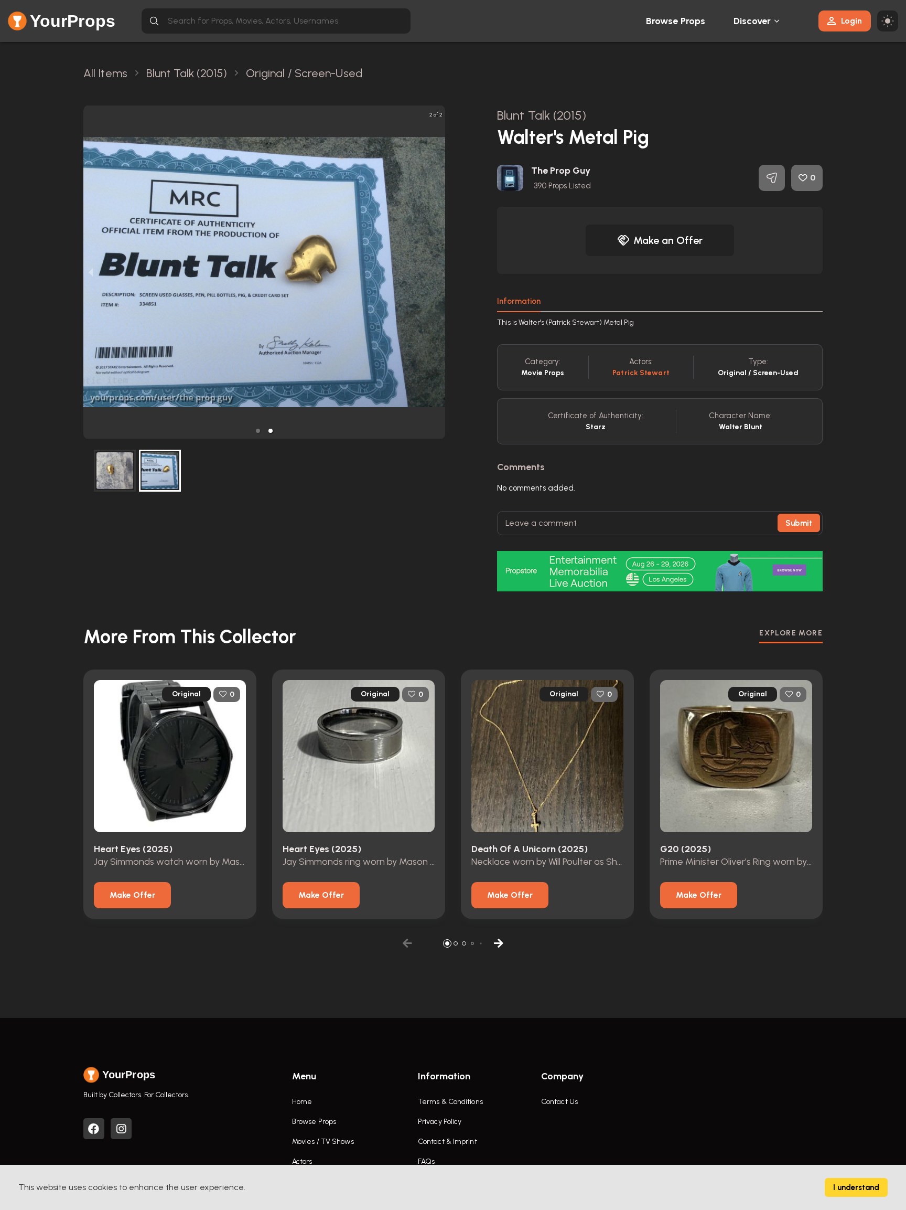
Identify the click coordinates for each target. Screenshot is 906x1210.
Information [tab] (519, 301)
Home (302, 1101)
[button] (258, 431)
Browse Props (675, 21)
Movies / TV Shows (323, 1141)
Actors (302, 1161)
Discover (752, 21)
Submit (798, 523)
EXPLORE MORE (791, 633)
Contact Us (559, 1101)
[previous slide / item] (90, 272)
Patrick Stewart (641, 372)
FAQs (426, 1161)
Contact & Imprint (447, 1141)
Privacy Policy (439, 1121)
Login (851, 21)
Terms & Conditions (450, 1101)
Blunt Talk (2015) (541, 115)
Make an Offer (668, 240)
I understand (856, 1187)
